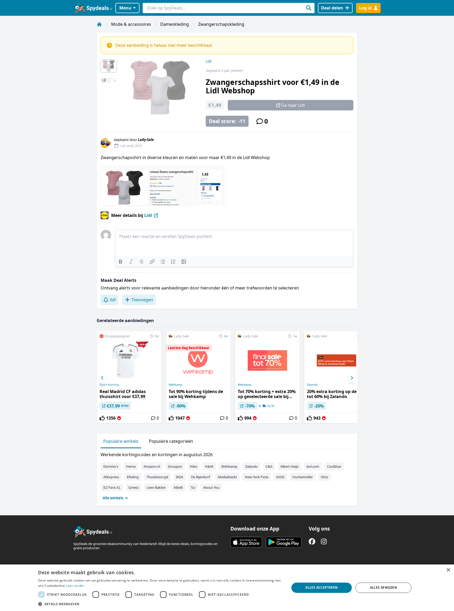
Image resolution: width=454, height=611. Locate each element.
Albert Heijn (289, 466)
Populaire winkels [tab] (120, 441)
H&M (209, 466)
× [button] (448, 570)
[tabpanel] (227, 475)
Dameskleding (174, 24)
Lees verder (75, 585)
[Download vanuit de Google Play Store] (283, 542)
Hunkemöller (302, 477)
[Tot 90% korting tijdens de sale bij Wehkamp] (198, 377)
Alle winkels (113, 498)
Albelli (178, 487)
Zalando (312, 384)
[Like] (102, 418)
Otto (324, 477)
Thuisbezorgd (157, 477)
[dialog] (227, 587)
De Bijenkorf (200, 477)
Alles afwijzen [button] (383, 587)
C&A (269, 466)
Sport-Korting (109, 384)
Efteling (133, 477)
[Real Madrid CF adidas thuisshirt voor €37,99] (129, 377)
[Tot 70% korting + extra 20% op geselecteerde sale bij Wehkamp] (267, 377)
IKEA (179, 477)
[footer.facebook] (312, 541)
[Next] (351, 378)
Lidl (208, 61)
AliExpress (111, 477)
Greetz (133, 487)
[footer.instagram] (324, 541)
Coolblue (334, 466)
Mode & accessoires (131, 24)
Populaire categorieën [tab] (171, 441)
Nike (193, 466)
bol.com (313, 466)
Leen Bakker (156, 487)
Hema (131, 466)
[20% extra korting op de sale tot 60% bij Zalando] (336, 377)
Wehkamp (175, 384)
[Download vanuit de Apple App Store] (246, 542)
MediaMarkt (227, 477)
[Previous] (102, 378)
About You (211, 487)
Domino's (110, 466)
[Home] (99, 24)
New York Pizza (256, 477)
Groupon (175, 466)
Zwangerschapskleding (221, 24)
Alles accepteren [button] (321, 587)
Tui (193, 487)
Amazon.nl (151, 466)
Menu (125, 8)
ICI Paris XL (112, 487)
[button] (160, 604)
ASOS (280, 477)
